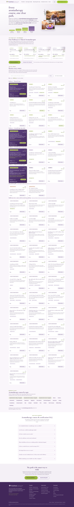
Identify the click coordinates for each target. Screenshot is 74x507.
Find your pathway (14, 62)
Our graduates (55, 488)
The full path (31, 496)
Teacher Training (32, 498)
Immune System (19, 402)
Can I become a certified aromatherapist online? (28, 430)
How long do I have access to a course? (26, 450)
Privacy (53, 502)
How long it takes (29, 1)
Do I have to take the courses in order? (26, 434)
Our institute (55, 487)
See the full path (44, 477)
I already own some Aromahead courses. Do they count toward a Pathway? (32, 454)
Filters (51, 75)
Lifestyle (30, 402)
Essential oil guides (44, 493)
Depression (26, 400)
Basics (54, 397)
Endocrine (55, 400)
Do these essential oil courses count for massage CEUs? (29, 446)
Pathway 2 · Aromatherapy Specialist (33, 489)
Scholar (45, 402)
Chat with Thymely (44, 490)
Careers (59, 397)
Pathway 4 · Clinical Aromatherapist (32, 495)
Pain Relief (36, 402)
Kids (25, 402)
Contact (54, 496)
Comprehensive (19, 400)
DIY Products (39, 400)
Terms (50, 502)
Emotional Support (47, 400)
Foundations (12, 402)
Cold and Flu (12, 400)
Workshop (11, 405)
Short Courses (51, 402)
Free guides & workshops (45, 491)
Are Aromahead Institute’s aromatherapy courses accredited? (30, 425)
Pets (40, 402)
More (50, 1)
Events (54, 493)
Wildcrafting (58, 402)
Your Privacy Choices (58, 502)
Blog (54, 491)
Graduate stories (44, 1)
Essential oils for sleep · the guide (16, 397)
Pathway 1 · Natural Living (33, 487)
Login (54, 1)
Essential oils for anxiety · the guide (30, 397)
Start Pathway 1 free (62, 1)
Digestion (32, 400)
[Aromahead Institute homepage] (12, 2)
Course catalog (56, 490)
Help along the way (36, 1)
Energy (60, 400)
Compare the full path (27, 62)
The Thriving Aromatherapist (58, 494)
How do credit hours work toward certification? (27, 438)
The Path (23, 1)
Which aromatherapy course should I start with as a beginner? (30, 458)
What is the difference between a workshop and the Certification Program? (32, 442)
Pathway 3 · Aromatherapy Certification (33, 492)
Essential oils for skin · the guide (45, 397)
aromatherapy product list (27, 407)
